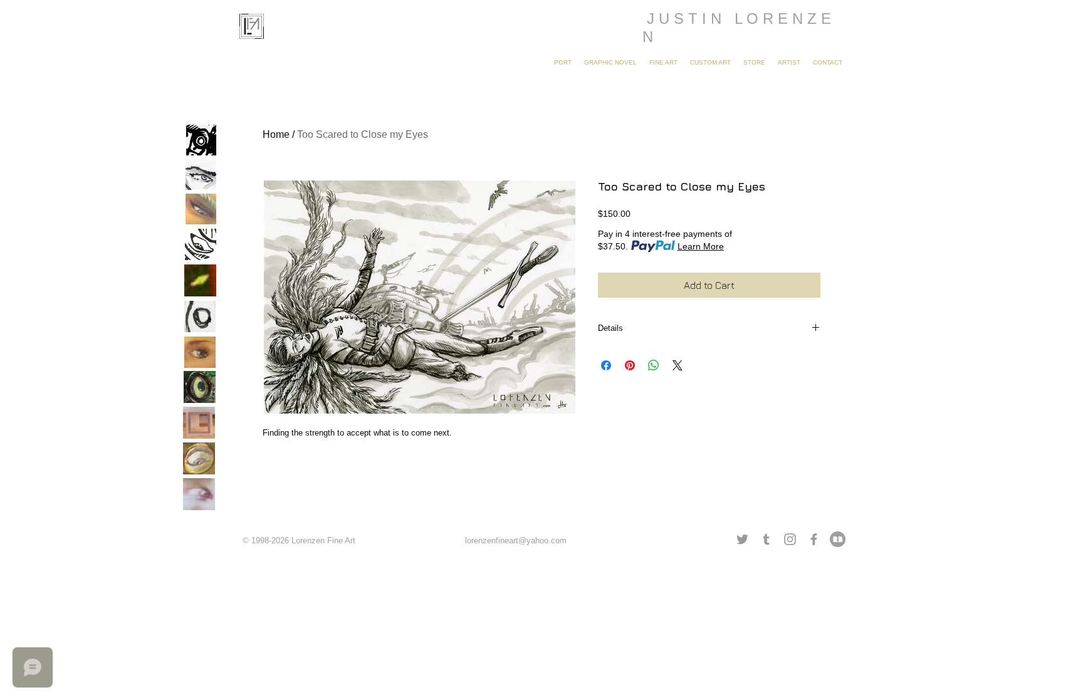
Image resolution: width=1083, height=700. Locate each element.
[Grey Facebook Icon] (814, 539)
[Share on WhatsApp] (653, 365)
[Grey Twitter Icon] (742, 539)
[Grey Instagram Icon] (790, 539)
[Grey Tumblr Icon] (766, 539)
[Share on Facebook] (606, 365)
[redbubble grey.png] (837, 539)
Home (276, 134)
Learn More (701, 246)
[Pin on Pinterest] (629, 365)
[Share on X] (677, 365)
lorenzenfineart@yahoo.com (516, 540)
